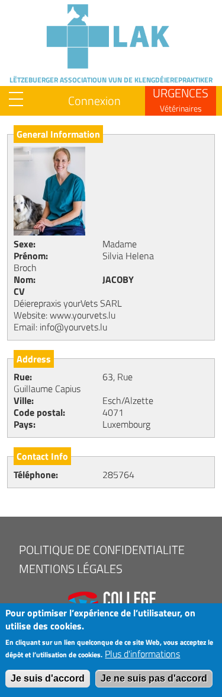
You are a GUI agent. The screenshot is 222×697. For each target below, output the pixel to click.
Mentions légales (71, 568)
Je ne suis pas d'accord (154, 678)
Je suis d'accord (48, 678)
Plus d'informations (142, 654)
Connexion (94, 101)
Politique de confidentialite (102, 549)
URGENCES (180, 99)
